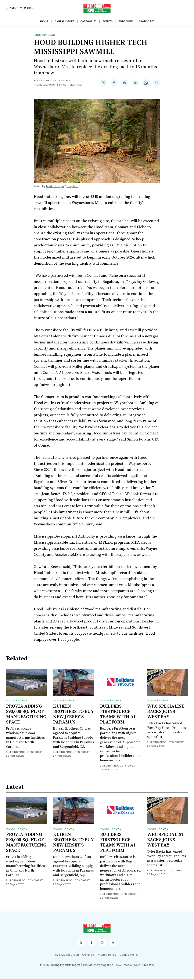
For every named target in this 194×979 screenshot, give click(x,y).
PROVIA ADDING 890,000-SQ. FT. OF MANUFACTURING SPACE (26, 714)
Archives (88, 954)
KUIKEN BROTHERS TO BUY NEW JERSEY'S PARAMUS (73, 714)
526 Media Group (67, 954)
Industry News (44, 35)
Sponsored (147, 21)
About (44, 21)
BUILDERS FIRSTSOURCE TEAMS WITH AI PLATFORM (117, 714)
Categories (88, 21)
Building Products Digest (52, 80)
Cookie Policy (129, 954)
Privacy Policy (107, 954)
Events (107, 21)
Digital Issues (64, 21)
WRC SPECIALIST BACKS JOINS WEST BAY (165, 711)
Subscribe (126, 21)
